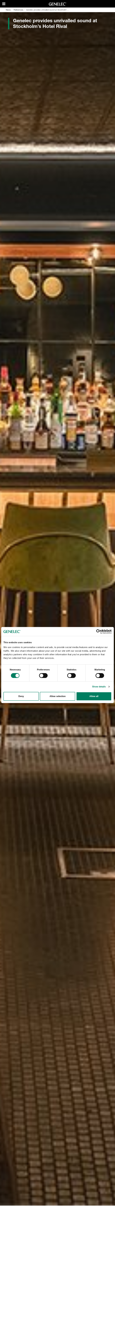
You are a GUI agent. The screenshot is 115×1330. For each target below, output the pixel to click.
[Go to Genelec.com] (57, 4)
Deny (21, 696)
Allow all (93, 696)
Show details (99, 686)
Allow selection (58, 696)
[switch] (43, 675)
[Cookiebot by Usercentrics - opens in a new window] (98, 631)
